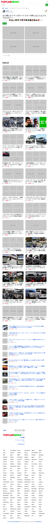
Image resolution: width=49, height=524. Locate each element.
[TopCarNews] (3, 8)
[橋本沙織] (20, 20)
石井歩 (29, 200)
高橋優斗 (13, 402)
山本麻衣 (13, 409)
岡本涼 (12, 422)
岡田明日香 (13, 355)
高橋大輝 (6, 286)
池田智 (12, 382)
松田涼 (29, 114)
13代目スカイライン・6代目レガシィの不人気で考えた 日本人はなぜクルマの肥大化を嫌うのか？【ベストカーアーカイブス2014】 (27, 353)
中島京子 (29, 252)
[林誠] (37, 20)
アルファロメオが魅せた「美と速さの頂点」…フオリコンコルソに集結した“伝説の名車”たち (35, 113)
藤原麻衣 (6, 320)
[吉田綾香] (14, 20)
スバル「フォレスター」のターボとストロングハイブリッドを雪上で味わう (12, 147)
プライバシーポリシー (20, 440)
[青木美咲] (24, 20)
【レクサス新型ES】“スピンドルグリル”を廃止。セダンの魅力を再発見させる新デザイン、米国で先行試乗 (35, 250)
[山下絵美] (31, 20)
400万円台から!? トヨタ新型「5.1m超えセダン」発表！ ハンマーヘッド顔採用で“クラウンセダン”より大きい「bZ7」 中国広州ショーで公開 (27, 367)
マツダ (4, 23)
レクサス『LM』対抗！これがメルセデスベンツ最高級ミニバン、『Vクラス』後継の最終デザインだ (35, 302)
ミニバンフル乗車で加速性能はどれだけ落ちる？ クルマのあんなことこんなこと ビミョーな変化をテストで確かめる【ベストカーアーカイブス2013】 (27, 347)
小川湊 (12, 348)
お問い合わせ (21, 444)
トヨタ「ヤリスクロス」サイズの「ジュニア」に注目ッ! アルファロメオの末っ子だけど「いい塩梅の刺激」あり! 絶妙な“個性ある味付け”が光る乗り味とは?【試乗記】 (27, 407)
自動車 (4, 430)
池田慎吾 (6, 114)
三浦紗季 (6, 200)
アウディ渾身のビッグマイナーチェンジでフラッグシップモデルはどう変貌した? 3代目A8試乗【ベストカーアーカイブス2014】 (26, 327)
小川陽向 (29, 149)
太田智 (7, 11)
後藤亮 (6, 131)
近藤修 (12, 342)
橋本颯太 (6, 234)
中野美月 (30, 269)
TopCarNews (38, 521)
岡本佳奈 (6, 303)
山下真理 (29, 320)
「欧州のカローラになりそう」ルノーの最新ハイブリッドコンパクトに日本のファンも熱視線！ (12, 181)
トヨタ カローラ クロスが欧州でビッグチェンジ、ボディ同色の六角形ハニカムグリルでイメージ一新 (13, 216)
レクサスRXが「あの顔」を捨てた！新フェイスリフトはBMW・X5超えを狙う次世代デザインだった (35, 319)
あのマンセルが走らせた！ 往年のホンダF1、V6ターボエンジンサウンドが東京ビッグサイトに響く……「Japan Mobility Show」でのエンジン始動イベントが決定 (27, 373)
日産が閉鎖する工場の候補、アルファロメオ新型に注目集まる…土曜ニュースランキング (12, 78)
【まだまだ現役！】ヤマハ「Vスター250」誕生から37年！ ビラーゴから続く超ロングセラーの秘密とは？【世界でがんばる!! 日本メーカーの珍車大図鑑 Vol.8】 (27, 380)
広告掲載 (22, 437)
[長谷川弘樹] (12, 20)
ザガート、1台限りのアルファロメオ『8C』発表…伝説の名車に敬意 (35, 95)
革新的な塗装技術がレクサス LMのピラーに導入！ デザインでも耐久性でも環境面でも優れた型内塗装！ (12, 319)
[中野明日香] (26, 20)
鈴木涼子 (29, 80)
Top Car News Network (14, 521)
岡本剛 (12, 361)
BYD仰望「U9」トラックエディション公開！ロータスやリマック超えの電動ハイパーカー (12, 164)
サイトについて (20, 435)
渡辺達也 (13, 388)
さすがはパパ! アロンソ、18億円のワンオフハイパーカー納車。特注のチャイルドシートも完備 (35, 130)
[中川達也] (22, 20)
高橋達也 (29, 131)
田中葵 (12, 395)
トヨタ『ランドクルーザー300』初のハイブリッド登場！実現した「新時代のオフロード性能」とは (35, 181)
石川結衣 (13, 335)
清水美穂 (6, 183)
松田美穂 (13, 376)
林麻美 (6, 80)
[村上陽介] (18, 20)
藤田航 (29, 234)
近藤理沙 (29, 217)
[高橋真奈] (28, 20)
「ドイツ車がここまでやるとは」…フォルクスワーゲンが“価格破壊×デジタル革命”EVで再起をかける (12, 250)
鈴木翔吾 (13, 368)
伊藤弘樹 (6, 252)
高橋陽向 (29, 97)
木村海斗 (6, 149)
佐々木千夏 (7, 166)
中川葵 (6, 217)
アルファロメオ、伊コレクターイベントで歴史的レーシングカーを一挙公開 (12, 113)
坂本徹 (29, 166)
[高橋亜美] (39, 20)
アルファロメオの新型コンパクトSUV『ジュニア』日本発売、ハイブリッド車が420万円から (12, 96)
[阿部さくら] (16, 20)
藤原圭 (6, 269)
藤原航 (6, 97)
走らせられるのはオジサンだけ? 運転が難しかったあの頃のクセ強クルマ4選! (26, 360)
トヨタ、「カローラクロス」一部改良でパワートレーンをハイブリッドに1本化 (12, 199)
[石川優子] (33, 20)
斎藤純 (12, 415)
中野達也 (29, 183)
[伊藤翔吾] (35, 20)
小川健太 (29, 303)
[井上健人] (10, 20)
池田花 (12, 328)
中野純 (29, 286)
